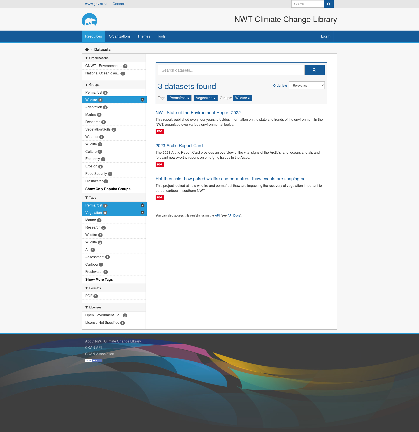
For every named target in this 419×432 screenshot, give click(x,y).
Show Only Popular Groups (108, 188)
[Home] (87, 49)
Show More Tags (99, 279)
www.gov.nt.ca (96, 3)
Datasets (102, 49)
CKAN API (93, 347)
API (217, 215)
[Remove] (188, 98)
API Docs (234, 215)
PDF (159, 131)
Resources (93, 36)
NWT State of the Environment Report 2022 (198, 112)
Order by (279, 85)
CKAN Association (99, 353)
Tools (161, 36)
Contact (119, 3)
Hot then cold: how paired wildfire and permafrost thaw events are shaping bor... (233, 178)
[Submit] (329, 4)
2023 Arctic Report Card (179, 145)
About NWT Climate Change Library (113, 341)
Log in (326, 36)
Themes (143, 36)
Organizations (120, 36)
